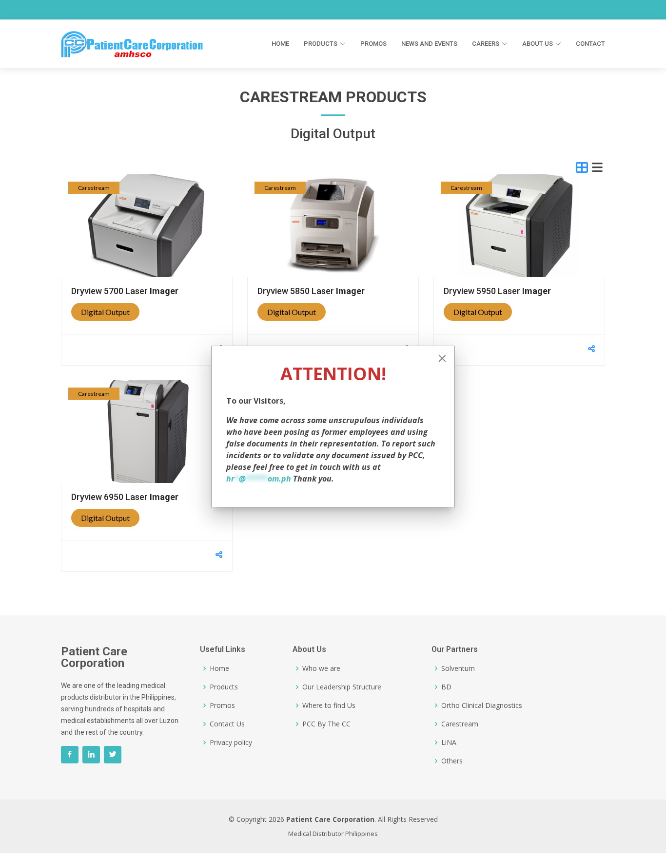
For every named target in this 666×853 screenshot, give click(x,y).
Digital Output (105, 311)
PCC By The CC (326, 724)
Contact (590, 43)
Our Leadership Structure (341, 687)
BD (446, 687)
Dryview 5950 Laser (497, 291)
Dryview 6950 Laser (124, 497)
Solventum (458, 668)
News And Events (429, 43)
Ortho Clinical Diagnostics (481, 705)
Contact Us (227, 724)
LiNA (448, 742)
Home (280, 43)
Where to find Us (328, 705)
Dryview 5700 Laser (124, 291)
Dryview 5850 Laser (311, 291)
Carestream (94, 187)
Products (224, 687)
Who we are (321, 668)
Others (452, 761)
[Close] (442, 358)
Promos (373, 43)
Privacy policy (231, 742)
